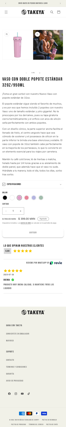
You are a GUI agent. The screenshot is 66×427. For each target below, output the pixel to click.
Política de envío (52, 424)
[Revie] (55, 263)
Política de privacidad (18, 424)
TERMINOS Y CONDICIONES (16, 367)
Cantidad (5, 204)
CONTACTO (10, 360)
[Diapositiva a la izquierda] (26, 73)
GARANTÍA (10, 374)
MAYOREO (10, 340)
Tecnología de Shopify (31, 420)
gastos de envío (26, 223)
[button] (6, 12)
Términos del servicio (36, 424)
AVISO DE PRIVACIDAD (14, 380)
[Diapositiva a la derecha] (39, 73)
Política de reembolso (49, 420)
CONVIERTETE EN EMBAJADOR (17, 333)
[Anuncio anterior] (5, 3)
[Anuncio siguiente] (60, 3)
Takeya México (19, 420)
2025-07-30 (9, 274)
